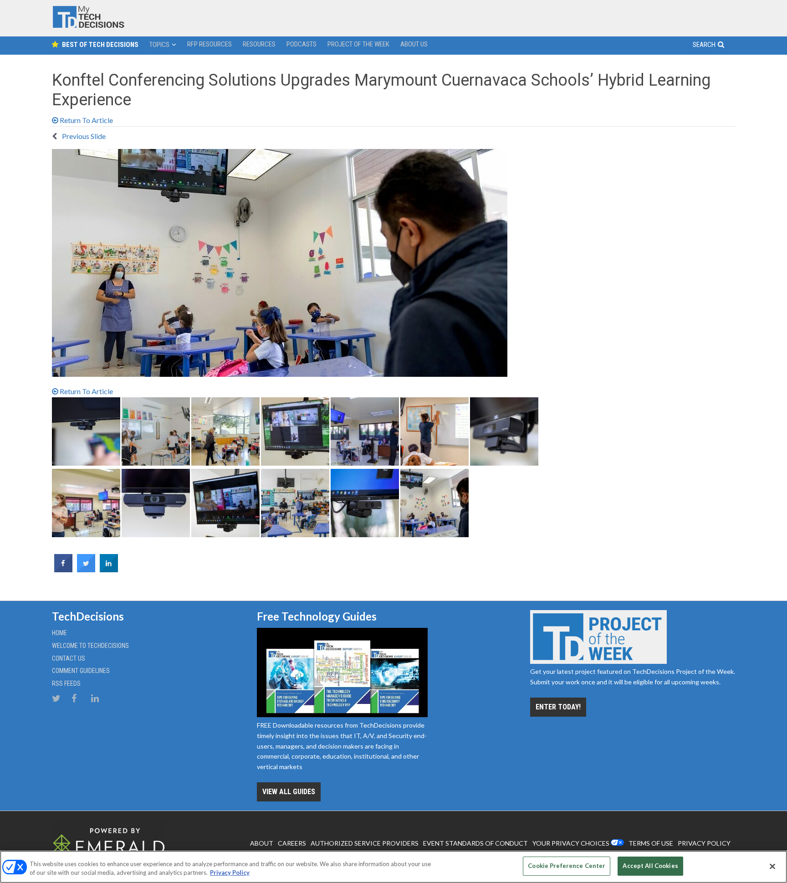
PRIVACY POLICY (704, 843)
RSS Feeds (66, 683)
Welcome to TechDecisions (90, 645)
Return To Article (85, 120)
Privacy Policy (230, 873)
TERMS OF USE (651, 843)
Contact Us (68, 658)
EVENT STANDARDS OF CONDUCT (475, 843)
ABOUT (261, 843)
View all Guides (288, 791)
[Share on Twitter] (86, 569)
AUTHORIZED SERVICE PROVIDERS (365, 843)
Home (59, 633)
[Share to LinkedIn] (109, 569)
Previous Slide (83, 136)
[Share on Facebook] (63, 569)
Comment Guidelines (81, 670)
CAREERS (292, 843)
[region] (393, 867)
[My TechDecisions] (88, 25)
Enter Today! (558, 707)
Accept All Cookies (650, 865)
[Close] (772, 866)
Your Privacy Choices (570, 843)
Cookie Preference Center (566, 865)
